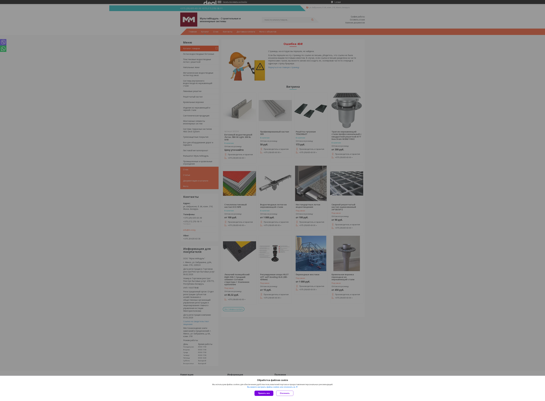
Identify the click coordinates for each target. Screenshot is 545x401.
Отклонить (285, 393)
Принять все (264, 393)
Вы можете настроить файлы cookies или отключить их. (271, 387)
